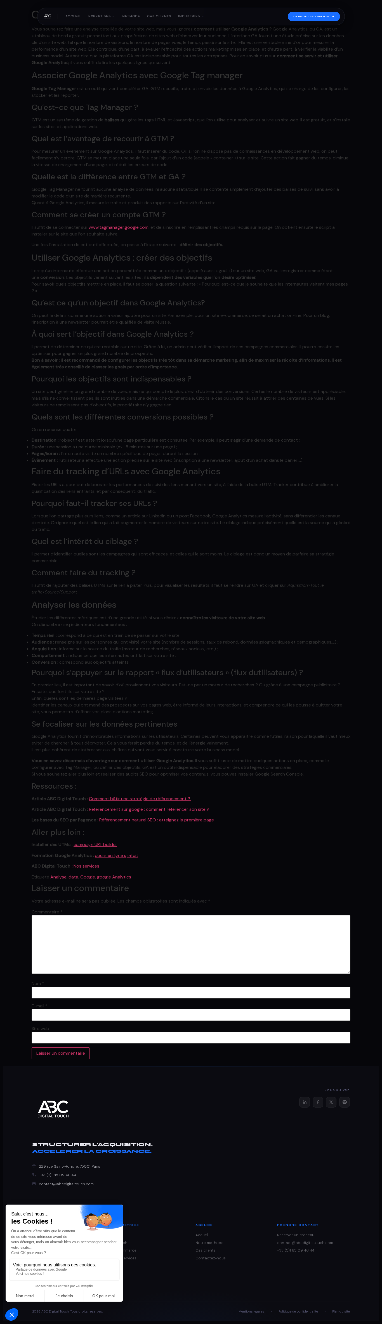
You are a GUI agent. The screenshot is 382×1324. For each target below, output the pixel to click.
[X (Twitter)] (331, 1102)
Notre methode (209, 1242)
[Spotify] (344, 1102)
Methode (131, 16)
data (73, 877)
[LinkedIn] (304, 1102)
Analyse (58, 877)
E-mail (40, 1006)
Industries (189, 16)
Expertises (99, 16)
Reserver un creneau (295, 1235)
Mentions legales (251, 1311)
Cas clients (159, 16)
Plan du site (341, 1311)
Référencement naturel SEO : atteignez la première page (157, 820)
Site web (40, 1028)
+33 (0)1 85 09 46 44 (57, 1175)
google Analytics (114, 877)
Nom (38, 983)
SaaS (118, 1235)
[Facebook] (318, 1102)
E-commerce (125, 1250)
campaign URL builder (95, 844)
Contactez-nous (311, 16)
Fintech (120, 1242)
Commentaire (47, 912)
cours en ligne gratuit (116, 855)
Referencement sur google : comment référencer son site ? (149, 809)
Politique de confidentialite (298, 1311)
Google (87, 877)
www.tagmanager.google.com (118, 227)
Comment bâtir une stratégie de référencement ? (140, 799)
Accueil (73, 16)
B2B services (125, 1258)
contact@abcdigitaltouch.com (66, 1184)
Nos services (86, 866)
